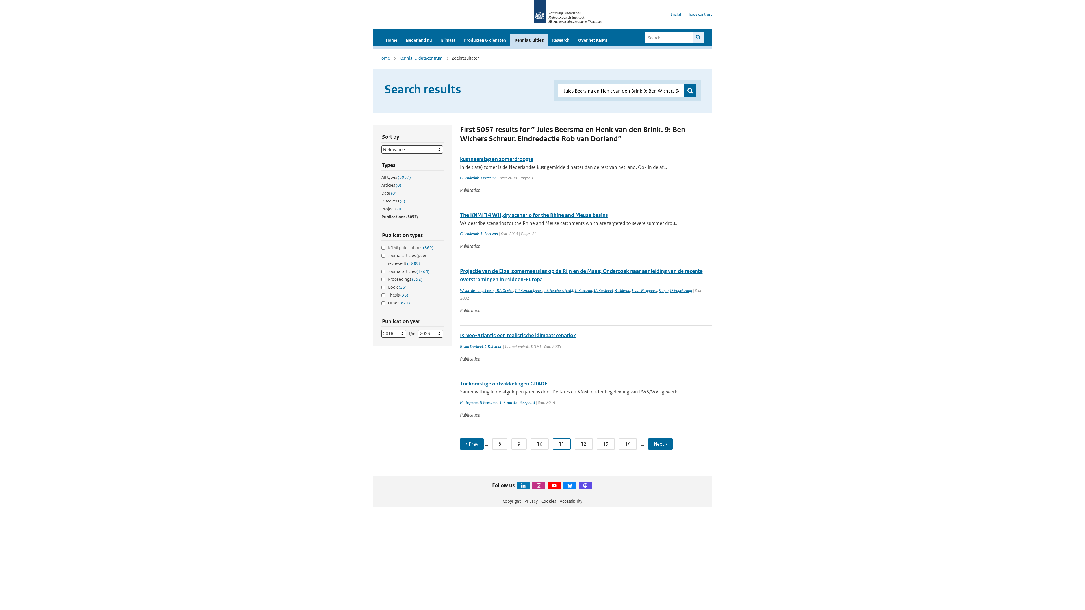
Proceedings (405, 279)
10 (539, 444)
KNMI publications (410, 247)
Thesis (398, 295)
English (676, 14)
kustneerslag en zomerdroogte (496, 159)
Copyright (512, 501)
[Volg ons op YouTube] (554, 486)
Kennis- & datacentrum (420, 58)
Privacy (531, 501)
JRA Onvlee (504, 290)
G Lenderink (469, 177)
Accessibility (571, 501)
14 (628, 444)
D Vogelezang (681, 290)
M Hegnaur (469, 402)
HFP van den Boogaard (516, 402)
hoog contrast (700, 14)
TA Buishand (603, 290)
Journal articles (408, 271)
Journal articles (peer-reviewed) (408, 259)
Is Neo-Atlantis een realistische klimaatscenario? (518, 335)
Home (391, 40)
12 (584, 444)
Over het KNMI (592, 40)
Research (561, 40)
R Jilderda (622, 290)
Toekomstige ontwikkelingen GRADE (503, 383)
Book (397, 287)
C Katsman (493, 346)
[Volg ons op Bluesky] (570, 486)
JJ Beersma (489, 233)
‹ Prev (472, 444)
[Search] (698, 37)
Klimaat (447, 40)
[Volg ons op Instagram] (538, 486)
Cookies (548, 501)
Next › (660, 444)
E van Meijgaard (644, 290)
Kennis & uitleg (529, 40)
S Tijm (664, 290)
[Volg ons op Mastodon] (585, 486)
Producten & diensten (485, 40)
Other (399, 303)
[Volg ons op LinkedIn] (523, 486)
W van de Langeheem (477, 290)
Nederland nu (419, 40)
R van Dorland (471, 346)
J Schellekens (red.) (558, 290)
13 (606, 444)
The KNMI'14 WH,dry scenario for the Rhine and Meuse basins (534, 215)
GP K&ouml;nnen (528, 290)
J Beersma (488, 177)
